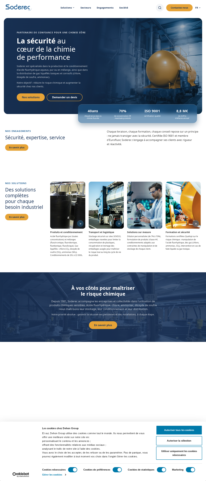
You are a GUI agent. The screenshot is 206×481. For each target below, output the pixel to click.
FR (196, 7)
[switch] (117, 469)
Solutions (66, 7)
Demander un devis (64, 97)
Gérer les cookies (52, 474)
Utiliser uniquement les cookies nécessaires (179, 453)
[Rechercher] (160, 8)
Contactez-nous (179, 7)
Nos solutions (31, 97)
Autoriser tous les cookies (179, 430)
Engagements (105, 7)
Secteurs (85, 7)
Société (123, 7)
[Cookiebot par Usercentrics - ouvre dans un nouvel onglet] (21, 474)
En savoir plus (16, 147)
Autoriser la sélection (179, 440)
